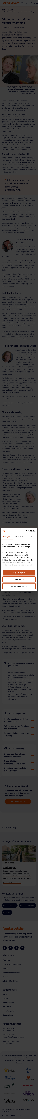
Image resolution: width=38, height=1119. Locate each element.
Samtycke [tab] (7, 537)
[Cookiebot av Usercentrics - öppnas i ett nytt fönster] (27, 531)
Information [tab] (19, 537)
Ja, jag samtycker (19, 572)
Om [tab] (31, 537)
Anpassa (18, 579)
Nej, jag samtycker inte (19, 586)
